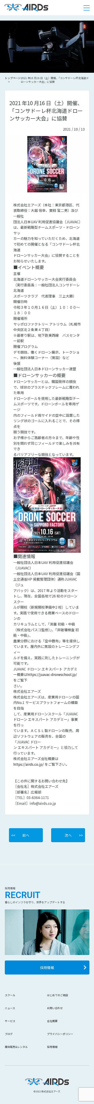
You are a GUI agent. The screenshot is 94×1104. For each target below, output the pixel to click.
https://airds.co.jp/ (28, 764)
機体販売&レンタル (16, 1047)
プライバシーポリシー (60, 1034)
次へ (68, 835)
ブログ (9, 1034)
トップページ (13, 78)
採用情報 (47, 967)
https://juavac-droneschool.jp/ (52, 674)
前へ (25, 835)
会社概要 (52, 1021)
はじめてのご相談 (57, 995)
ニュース (10, 1008)
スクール (10, 995)
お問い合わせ (55, 1008)
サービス (10, 1021)
